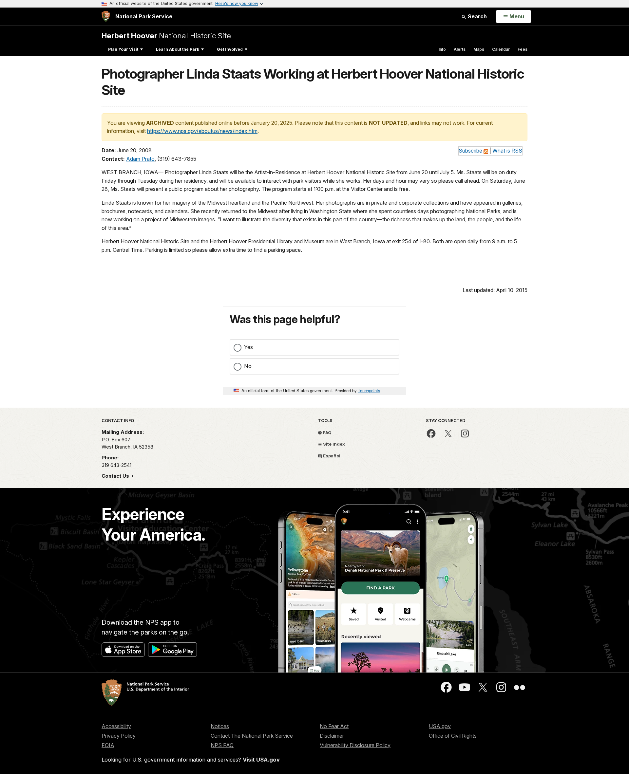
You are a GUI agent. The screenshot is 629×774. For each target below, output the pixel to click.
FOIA (108, 745)
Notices (220, 726)
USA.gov (440, 726)
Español (331, 455)
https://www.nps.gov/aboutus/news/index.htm (202, 131)
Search (477, 16)
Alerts (460, 49)
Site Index (333, 444)
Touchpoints (369, 390)
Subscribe (470, 150)
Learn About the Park (177, 49)
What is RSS (507, 150)
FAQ (327, 432)
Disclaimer (332, 735)
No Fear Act (334, 726)
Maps (478, 49)
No (248, 366)
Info (442, 49)
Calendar (501, 49)
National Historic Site (166, 35)
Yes (248, 347)
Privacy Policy (119, 735)
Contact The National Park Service (252, 735)
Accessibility (116, 726)
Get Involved (230, 49)
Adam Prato (140, 159)
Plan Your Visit (123, 49)
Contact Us (116, 476)
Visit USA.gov (261, 759)
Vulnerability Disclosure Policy (355, 745)
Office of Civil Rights (453, 735)
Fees (522, 49)
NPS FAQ (222, 745)
